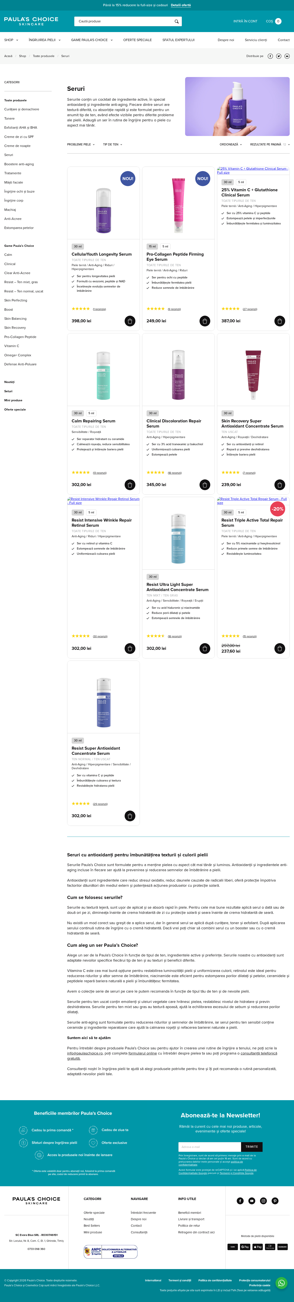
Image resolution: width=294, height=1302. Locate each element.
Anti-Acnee (13, 219)
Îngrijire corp (13, 200)
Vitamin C (11, 346)
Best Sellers (92, 1226)
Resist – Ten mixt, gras (21, 282)
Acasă (8, 56)
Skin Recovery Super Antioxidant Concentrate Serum (252, 424)
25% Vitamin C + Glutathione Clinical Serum (249, 192)
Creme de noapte (17, 146)
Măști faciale (13, 182)
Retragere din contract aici (196, 1232)
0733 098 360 (36, 1249)
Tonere (9, 118)
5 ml (165, 246)
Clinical (9, 264)
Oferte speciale (137, 40)
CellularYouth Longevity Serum (102, 254)
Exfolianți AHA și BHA (20, 127)
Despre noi (226, 40)
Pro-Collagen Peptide (20, 337)
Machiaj (10, 210)
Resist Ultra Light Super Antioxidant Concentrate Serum (178, 587)
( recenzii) (174, 309)
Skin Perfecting (15, 300)
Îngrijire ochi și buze (19, 191)
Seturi (8, 391)
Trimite (252, 1147)
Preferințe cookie (259, 1285)
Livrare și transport (191, 1219)
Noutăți (9, 382)
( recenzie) (99, 309)
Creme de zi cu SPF (19, 137)
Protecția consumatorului (254, 1280)
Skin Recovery (15, 328)
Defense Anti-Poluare (20, 364)
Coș (272, 21)
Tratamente (12, 173)
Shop (8, 40)
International (153, 1280)
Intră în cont (245, 21)
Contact (284, 40)
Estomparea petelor (19, 228)
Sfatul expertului (178, 40)
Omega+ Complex (17, 355)
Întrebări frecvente (143, 1213)
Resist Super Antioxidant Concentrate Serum (96, 751)
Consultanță (139, 1232)
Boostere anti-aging (19, 164)
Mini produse (13, 400)
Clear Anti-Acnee (17, 273)
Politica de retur (189, 1226)
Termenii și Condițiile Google (237, 1173)
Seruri (8, 155)
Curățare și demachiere (21, 109)
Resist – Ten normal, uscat (23, 291)
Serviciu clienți (256, 40)
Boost (8, 309)
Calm (8, 255)
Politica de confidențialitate (215, 1280)
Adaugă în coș (130, 321)
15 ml (152, 246)
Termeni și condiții (180, 1280)
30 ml (227, 182)
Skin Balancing (15, 319)
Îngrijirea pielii (42, 40)
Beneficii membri (189, 1213)
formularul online (142, 1053)
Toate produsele (43, 56)
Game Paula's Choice (89, 40)
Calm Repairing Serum (93, 421)
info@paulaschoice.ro (85, 1053)
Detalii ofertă (181, 5)
